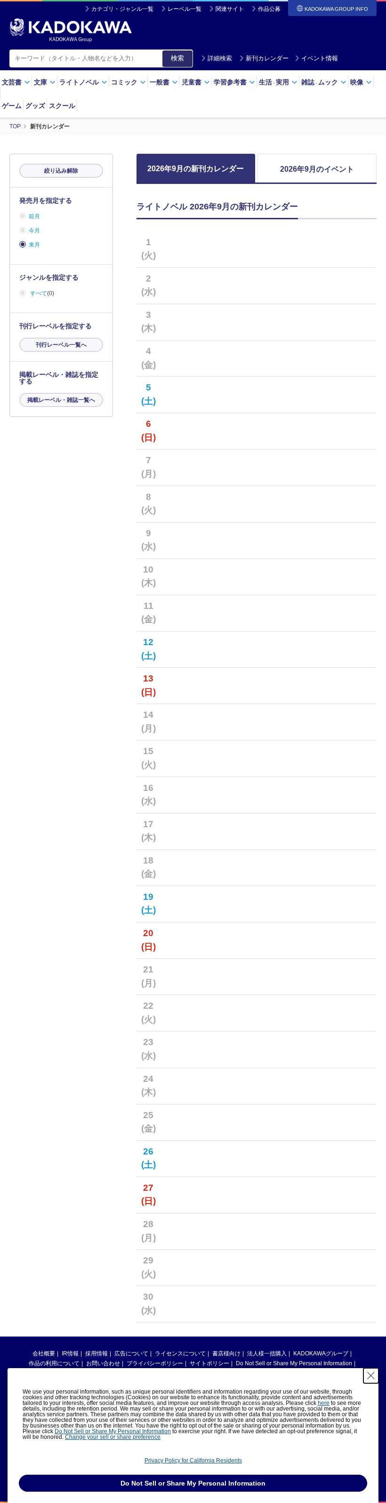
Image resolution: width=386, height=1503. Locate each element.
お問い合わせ (103, 1363)
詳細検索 (220, 58)
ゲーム (12, 105)
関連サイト (230, 9)
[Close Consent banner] (370, 1375)
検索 (177, 58)
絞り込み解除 (61, 170)
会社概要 (43, 1353)
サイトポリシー (209, 1363)
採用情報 (96, 1353)
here (324, 1403)
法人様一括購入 (267, 1353)
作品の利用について (54, 1363)
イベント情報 (319, 58)
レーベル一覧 (184, 9)
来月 (34, 244)
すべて (38, 293)
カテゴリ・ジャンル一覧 (122, 9)
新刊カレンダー (267, 58)
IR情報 (70, 1353)
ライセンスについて (180, 1353)
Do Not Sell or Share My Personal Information (294, 1363)
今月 (34, 230)
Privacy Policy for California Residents (193, 1460)
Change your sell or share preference (113, 1437)
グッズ (35, 105)
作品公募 (269, 9)
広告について (131, 1353)
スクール (62, 105)
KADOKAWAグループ (320, 1353)
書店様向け (226, 1353)
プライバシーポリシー (155, 1363)
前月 (34, 216)
